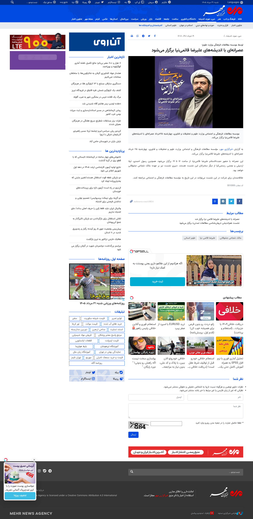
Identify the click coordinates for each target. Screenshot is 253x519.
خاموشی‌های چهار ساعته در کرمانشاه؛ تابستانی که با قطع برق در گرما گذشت (97, 158)
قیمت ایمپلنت (112, 341)
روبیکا (85, 2)
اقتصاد (158, 19)
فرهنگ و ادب (229, 19)
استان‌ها (114, 19)
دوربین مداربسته (79, 329)
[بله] (44, 471)
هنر (219, 19)
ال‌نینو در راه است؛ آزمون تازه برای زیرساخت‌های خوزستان (98, 189)
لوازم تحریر (117, 318)
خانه (240, 19)
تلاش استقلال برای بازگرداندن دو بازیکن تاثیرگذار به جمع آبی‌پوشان (97, 220)
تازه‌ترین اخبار (116, 57)
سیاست (134, 19)
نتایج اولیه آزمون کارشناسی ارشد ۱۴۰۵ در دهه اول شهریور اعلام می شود (97, 169)
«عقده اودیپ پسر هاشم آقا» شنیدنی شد (101, 104)
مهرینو (88, 357)
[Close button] (34, 460)
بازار (150, 19)
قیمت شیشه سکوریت (94, 318)
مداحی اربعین (98, 329)
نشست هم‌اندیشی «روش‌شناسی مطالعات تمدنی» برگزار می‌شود (209, 223)
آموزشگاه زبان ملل (81, 352)
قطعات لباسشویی (83, 341)
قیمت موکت (91, 324)
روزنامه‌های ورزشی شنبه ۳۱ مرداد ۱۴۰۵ (102, 303)
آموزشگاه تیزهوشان (109, 346)
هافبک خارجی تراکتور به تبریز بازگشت (103, 239)
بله (125, 2)
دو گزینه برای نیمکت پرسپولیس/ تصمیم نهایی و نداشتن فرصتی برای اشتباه (98, 200)
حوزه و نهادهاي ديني (205, 25)
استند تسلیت (116, 329)
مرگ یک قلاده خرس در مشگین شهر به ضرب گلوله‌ (97, 97)
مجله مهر (89, 19)
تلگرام (165, 2)
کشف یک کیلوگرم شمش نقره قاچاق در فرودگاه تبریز (96, 90)
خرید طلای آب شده (113, 324)
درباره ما (40, 490)
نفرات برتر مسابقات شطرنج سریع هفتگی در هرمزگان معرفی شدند (96, 122)
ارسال (133, 435)
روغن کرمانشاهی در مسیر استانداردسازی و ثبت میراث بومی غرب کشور (95, 112)
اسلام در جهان (186, 25)
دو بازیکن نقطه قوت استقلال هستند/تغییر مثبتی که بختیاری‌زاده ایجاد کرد (96, 179)
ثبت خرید (157, 281)
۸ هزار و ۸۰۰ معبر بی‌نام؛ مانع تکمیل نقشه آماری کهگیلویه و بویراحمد (98, 65)
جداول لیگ (48, 2)
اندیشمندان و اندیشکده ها (150, 25)
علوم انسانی (170, 25)
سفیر (74, 318)
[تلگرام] (50, 471)
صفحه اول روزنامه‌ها (111, 259)
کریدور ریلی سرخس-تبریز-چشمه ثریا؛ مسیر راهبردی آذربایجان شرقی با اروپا (97, 132)
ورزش (143, 19)
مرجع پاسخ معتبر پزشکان (110, 335)
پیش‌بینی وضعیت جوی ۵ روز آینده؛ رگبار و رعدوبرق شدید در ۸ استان (97, 230)
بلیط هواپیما (81, 346)
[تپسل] (131, 251)
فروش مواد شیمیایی (81, 335)
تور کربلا (75, 324)
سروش (151, 2)
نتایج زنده (64, 2)
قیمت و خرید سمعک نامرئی (109, 357)
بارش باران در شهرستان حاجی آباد (105, 141)
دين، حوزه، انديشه (207, 19)
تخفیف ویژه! (20, 496)
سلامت (175, 19)
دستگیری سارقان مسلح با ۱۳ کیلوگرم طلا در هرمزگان (96, 84)
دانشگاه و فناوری (188, 19)
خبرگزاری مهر (226, 149)
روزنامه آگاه (96, 363)
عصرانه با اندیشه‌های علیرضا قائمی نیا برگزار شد (217, 219)
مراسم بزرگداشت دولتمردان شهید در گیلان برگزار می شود (96, 247)
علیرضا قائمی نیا (207, 238)
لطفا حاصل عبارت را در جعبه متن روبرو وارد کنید (219, 423)
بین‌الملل (124, 19)
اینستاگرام (112, 2)
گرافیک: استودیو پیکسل (200, 513)
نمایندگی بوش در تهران (110, 352)
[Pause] (190, 283)
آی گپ (138, 2)
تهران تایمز (76, 357)
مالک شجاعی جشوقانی (230, 238)
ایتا (73, 2)
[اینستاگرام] (39, 471)
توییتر (97, 2)
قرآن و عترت (222, 25)
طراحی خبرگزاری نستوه (227, 513)
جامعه (166, 19)
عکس (104, 19)
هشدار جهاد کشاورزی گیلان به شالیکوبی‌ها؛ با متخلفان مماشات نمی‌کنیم (95, 75)
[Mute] (195, 283)
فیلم (97, 19)
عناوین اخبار (236, 25)
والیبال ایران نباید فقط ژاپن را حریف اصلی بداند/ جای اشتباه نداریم (96, 210)
